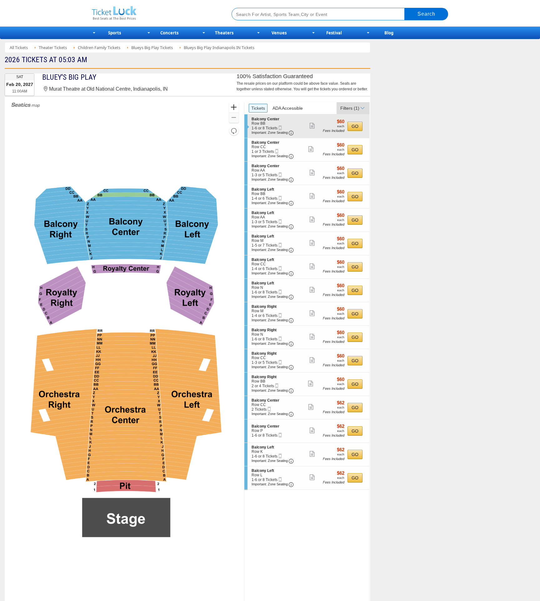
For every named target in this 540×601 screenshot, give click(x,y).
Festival (334, 33)
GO (355, 126)
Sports (114, 33)
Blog (388, 33)
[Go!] (426, 14)
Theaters (224, 33)
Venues (279, 33)
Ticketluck (154, 13)
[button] (234, 108)
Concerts (169, 33)
